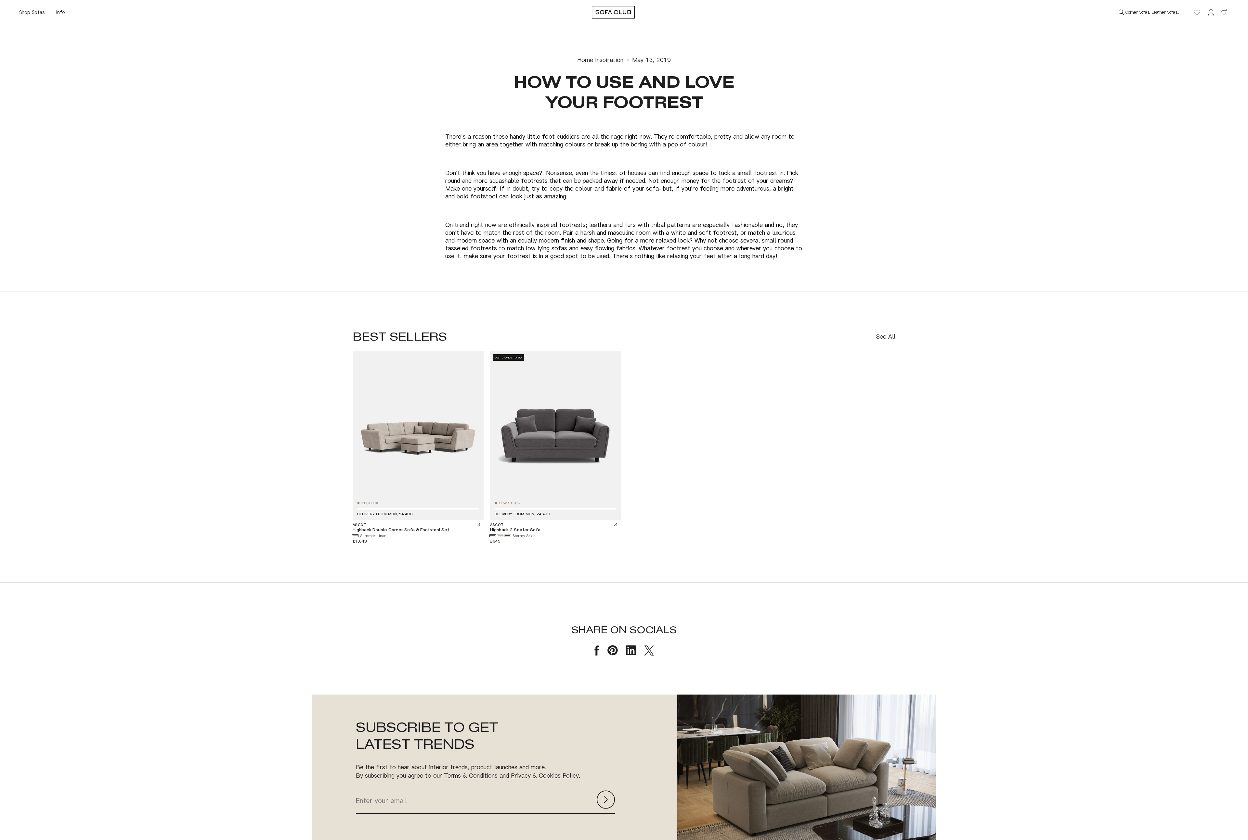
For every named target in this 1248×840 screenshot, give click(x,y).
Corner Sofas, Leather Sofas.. (1152, 12)
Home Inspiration (600, 60)
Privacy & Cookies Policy (545, 775)
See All (885, 336)
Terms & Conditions (471, 775)
